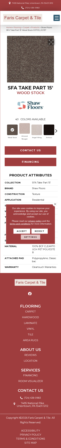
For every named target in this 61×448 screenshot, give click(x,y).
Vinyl (30, 328)
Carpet (26, 27)
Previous (4, 129)
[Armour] (49, 130)
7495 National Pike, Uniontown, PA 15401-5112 (32, 3)
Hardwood (30, 317)
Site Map (30, 443)
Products (35, 27)
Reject (39, 231)
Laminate (30, 323)
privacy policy (35, 221)
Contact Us (30, 150)
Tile (30, 334)
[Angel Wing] (37, 130)
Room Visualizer (30, 381)
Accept (22, 231)
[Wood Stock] (12, 130)
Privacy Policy (30, 435)
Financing (30, 161)
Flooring (17, 27)
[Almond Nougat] (24, 128)
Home (9, 27)
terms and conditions (20, 223)
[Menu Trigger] (56, 18)
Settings (30, 237)
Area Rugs (30, 340)
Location (30, 360)
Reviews (30, 355)
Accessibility (30, 431)
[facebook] (30, 294)
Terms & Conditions (30, 439)
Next (56, 129)
